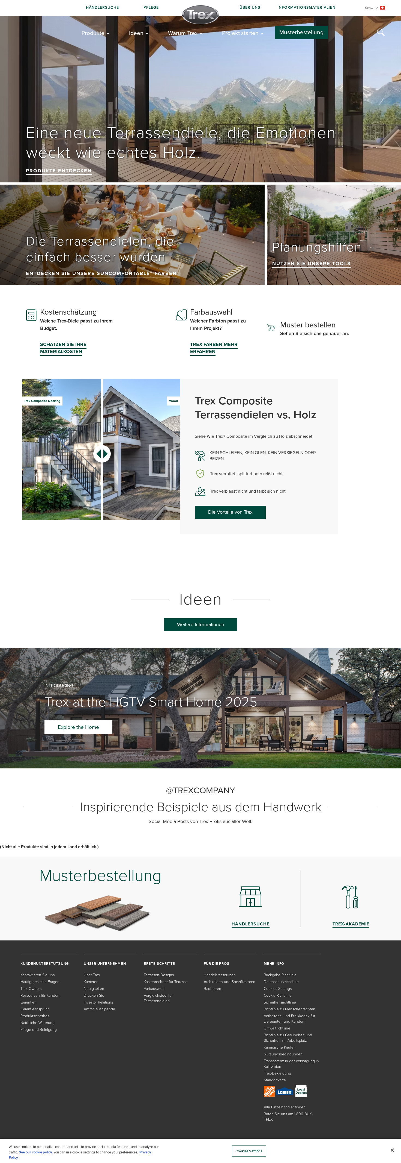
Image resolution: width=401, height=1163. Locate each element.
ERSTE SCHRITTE (159, 963)
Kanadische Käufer (279, 1047)
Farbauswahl (154, 989)
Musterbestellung (301, 32)
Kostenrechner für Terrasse (166, 982)
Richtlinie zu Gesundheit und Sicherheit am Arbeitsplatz (288, 1037)
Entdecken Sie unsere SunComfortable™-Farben (101, 273)
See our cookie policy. (36, 1152)
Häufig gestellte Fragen (39, 982)
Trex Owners (30, 989)
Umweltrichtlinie (277, 1028)
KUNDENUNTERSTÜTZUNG (44, 963)
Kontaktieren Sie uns (37, 975)
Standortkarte (275, 1080)
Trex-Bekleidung (277, 1073)
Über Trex (92, 975)
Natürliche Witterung (37, 1023)
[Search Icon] (381, 32)
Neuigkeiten (94, 989)
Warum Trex (182, 33)
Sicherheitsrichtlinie (280, 1002)
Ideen (136, 33)
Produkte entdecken (59, 170)
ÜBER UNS (250, 7)
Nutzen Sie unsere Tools (311, 263)
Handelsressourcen (220, 975)
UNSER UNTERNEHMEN (105, 963)
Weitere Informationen (200, 624)
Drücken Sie (94, 995)
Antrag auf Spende (99, 1009)
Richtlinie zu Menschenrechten (289, 1009)
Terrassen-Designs (159, 975)
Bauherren (212, 989)
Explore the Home (78, 727)
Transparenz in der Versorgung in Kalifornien (291, 1063)
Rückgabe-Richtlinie (280, 975)
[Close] (392, 1150)
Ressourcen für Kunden (39, 995)
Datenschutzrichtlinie (281, 982)
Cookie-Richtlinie (278, 995)
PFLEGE (151, 7)
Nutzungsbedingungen (283, 1054)
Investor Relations (98, 1002)
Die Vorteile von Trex (230, 512)
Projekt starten (240, 33)
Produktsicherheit (34, 1016)
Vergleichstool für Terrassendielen (158, 998)
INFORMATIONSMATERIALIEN (306, 7)
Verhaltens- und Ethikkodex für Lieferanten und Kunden (289, 1018)
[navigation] (200, 8)
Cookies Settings (248, 1150)
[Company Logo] (200, 14)
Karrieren (91, 982)
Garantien (28, 1002)
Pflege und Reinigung (38, 1029)
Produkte (93, 33)
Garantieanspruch (35, 1009)
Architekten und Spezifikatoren (229, 982)
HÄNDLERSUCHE (102, 7)
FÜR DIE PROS (216, 963)
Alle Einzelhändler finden (285, 1107)
